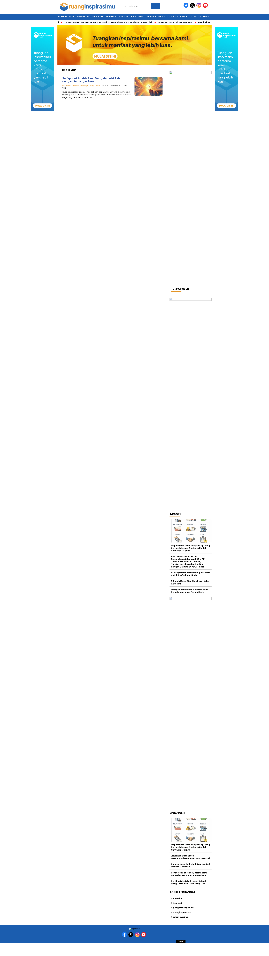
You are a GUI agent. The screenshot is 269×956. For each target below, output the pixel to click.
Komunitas (186, 17)
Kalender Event (202, 17)
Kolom (161, 17)
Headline (178, 898)
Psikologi (124, 17)
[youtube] (206, 7)
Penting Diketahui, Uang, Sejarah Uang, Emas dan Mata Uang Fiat (189, 882)
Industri (151, 17)
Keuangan (172, 17)
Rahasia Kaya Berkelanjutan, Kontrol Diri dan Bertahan (190, 865)
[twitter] (193, 7)
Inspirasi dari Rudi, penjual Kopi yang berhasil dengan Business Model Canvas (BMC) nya (190, 548)
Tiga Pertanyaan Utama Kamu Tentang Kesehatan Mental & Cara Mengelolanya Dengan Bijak (96, 22)
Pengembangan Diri (79, 17)
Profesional (138, 17)
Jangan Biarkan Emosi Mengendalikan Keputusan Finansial (190, 857)
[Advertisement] (134, 949)
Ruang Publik (94, 85)
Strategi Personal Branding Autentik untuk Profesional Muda (190, 573)
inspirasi (177, 903)
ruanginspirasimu (182, 912)
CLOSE (181, 941)
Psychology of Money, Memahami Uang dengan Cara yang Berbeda (189, 874)
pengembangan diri (183, 907)
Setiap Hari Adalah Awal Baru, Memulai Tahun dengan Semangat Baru (92, 80)
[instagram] (199, 7)
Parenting (111, 17)
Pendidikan (97, 17)
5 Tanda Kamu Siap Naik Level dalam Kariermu (190, 582)
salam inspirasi (180, 917)
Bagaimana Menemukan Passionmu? (163, 22)
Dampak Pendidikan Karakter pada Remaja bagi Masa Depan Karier (189, 590)
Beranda (62, 17)
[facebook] (186, 7)
